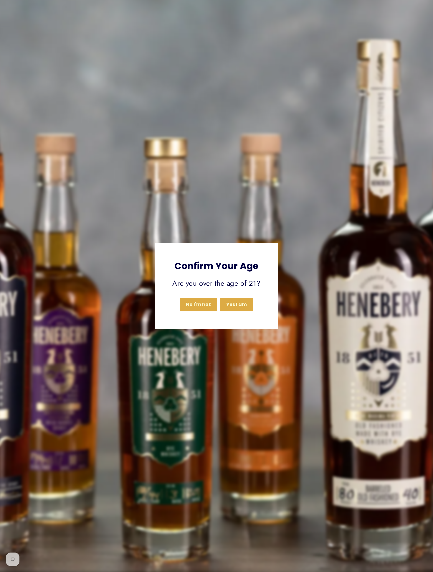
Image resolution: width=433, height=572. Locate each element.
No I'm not (198, 304)
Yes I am (236, 304)
